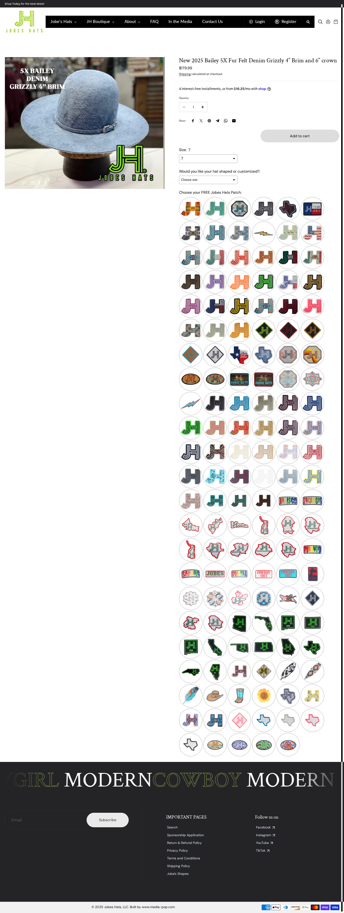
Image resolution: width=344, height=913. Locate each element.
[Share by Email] (234, 121)
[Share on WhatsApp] (226, 121)
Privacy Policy (177, 850)
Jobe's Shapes (178, 874)
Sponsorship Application (185, 835)
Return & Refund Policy (184, 843)
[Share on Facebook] (193, 121)
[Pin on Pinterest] (209, 121)
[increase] (202, 107)
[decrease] (184, 107)
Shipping (185, 74)
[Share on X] (201, 121)
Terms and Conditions (183, 858)
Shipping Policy (178, 866)
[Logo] (24, 21)
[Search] (320, 21)
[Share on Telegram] (217, 121)
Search (172, 827)
